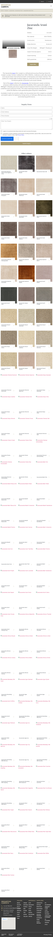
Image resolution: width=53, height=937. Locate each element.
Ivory (18, 916)
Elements (39, 917)
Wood (30, 916)
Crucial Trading (39, 915)
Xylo (46, 924)
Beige (18, 902)
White (25, 914)
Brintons (39, 906)
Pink (18, 918)
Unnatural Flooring (48, 916)
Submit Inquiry (27, 143)
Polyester (31, 914)
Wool (30, 906)
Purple (25, 906)
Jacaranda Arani (19, 10)
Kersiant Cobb (47, 907)
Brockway (39, 908)
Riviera (47, 912)
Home (2, 10)
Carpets (6, 6)
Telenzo (47, 914)
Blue (18, 906)
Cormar (39, 912)
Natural (25, 904)
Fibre (38, 919)
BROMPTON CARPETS (6, 902)
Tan (24, 912)
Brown (19, 910)
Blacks (19, 904)
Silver (25, 910)
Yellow (25, 916)
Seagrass (31, 904)
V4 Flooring (47, 920)
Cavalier (39, 910)
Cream (25, 902)
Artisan (39, 904)
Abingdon (39, 902)
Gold (18, 912)
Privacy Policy (21, 135)
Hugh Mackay (39, 922)
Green (18, 908)
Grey (18, 914)
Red (24, 908)
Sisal (30, 910)
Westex (47, 922)
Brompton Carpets (11, 935)
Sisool (30, 912)
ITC (45, 902)
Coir (30, 908)
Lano (46, 910)
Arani (13, 73)
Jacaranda (11, 10)
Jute (30, 902)
